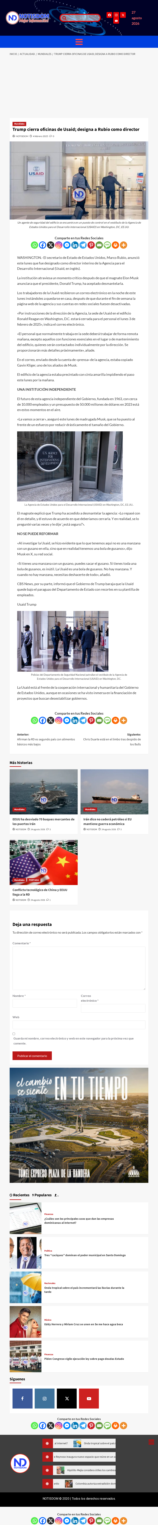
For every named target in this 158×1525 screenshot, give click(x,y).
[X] (50, 245)
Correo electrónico (89, 998)
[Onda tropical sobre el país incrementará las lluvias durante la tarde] (25, 1287)
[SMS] (107, 245)
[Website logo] (31, 18)
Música (47, 1320)
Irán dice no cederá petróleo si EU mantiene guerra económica (107, 821)
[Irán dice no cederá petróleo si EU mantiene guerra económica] (115, 791)
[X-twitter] (123, 15)
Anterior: (46, 739)
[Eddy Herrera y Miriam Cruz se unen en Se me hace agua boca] (25, 1321)
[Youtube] (116, 21)
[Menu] (79, 42)
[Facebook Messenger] (67, 245)
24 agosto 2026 (38, 829)
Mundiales (19, 124)
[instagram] (45, 1399)
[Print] (115, 245)
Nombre (19, 995)
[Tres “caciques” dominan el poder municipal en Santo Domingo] (25, 1252)
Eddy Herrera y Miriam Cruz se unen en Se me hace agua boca (83, 1324)
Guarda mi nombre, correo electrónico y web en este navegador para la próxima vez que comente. (73, 1040)
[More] (123, 245)
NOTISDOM (22, 136)
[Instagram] (116, 15)
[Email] (99, 245)
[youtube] (89, 1399)
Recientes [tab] (20, 1195)
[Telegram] (83, 245)
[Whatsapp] (34, 245)
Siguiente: (112, 739)
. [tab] (58, 1195)
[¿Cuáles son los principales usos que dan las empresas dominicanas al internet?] (25, 1218)
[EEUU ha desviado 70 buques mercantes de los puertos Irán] (44, 791)
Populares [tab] (43, 1195)
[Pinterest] (91, 245)
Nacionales (49, 1283)
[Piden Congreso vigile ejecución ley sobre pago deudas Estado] (25, 1356)
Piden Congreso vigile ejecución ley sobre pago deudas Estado (84, 1359)
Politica (48, 1251)
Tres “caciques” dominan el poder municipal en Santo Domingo (85, 1255)
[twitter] (67, 1399)
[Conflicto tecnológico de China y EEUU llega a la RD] (44, 862)
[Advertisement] (79, 87)
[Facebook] (109, 15)
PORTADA (34, 880)
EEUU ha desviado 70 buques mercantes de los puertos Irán (44, 821)
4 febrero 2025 (40, 136)
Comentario (22, 943)
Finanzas (48, 1214)
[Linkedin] (75, 245)
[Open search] (63, 18)
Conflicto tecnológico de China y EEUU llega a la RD (40, 892)
